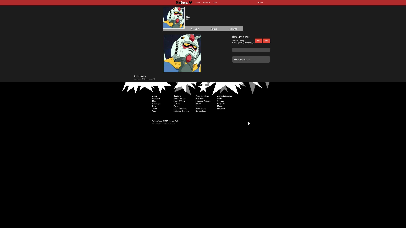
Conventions (201, 111)
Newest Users (179, 101)
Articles (177, 103)
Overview (156, 98)
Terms (154, 108)
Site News (200, 98)
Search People (179, 98)
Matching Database (181, 111)
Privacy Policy (174, 121)
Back (258, 40)
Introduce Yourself (203, 101)
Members (206, 2)
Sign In (260, 2)
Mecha (220, 106)
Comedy (220, 101)
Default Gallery (140, 76)
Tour (154, 111)
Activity (195, 29)
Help (215, 2)
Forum (198, 2)
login (242, 59)
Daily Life (221, 103)
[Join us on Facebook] (249, 123)
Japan (198, 106)
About (214, 29)
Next (266, 40)
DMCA (165, 121)
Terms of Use (157, 121)
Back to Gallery (238, 41)
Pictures (233, 29)
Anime (198, 103)
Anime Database (180, 108)
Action (219, 98)
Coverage (156, 103)
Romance (221, 108)
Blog (154, 101)
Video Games (201, 108)
